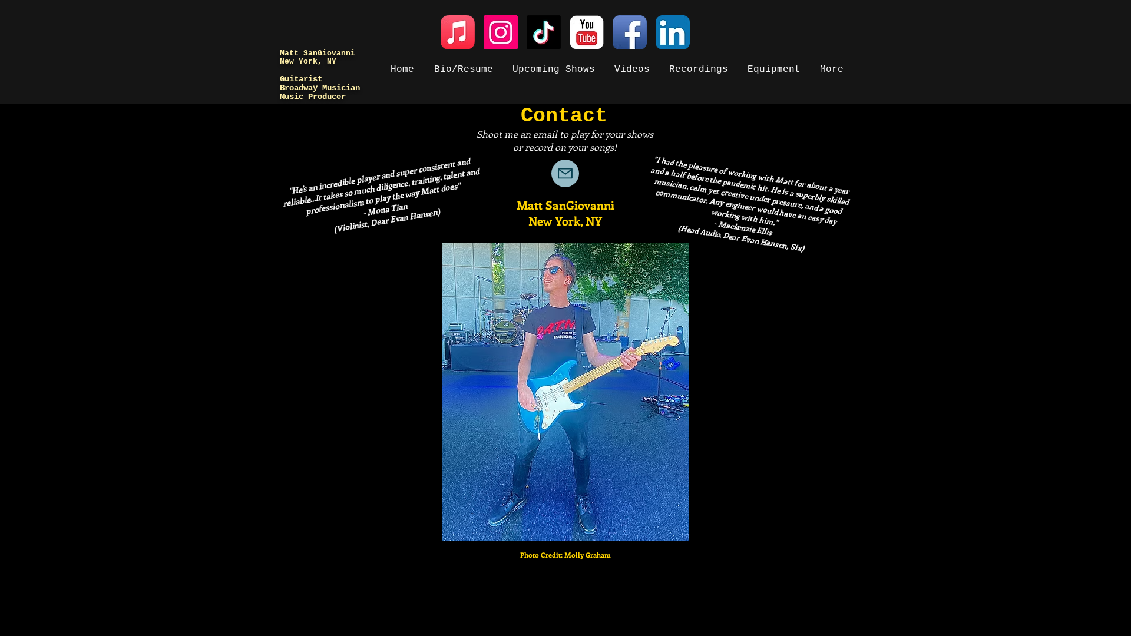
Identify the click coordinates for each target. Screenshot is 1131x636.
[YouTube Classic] (587, 32)
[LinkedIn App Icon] (673, 32)
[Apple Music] (458, 32)
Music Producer (313, 96)
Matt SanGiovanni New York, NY (317, 57)
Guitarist (301, 79)
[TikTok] (544, 32)
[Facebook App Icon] (630, 32)
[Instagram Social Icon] (501, 32)
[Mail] (565, 173)
